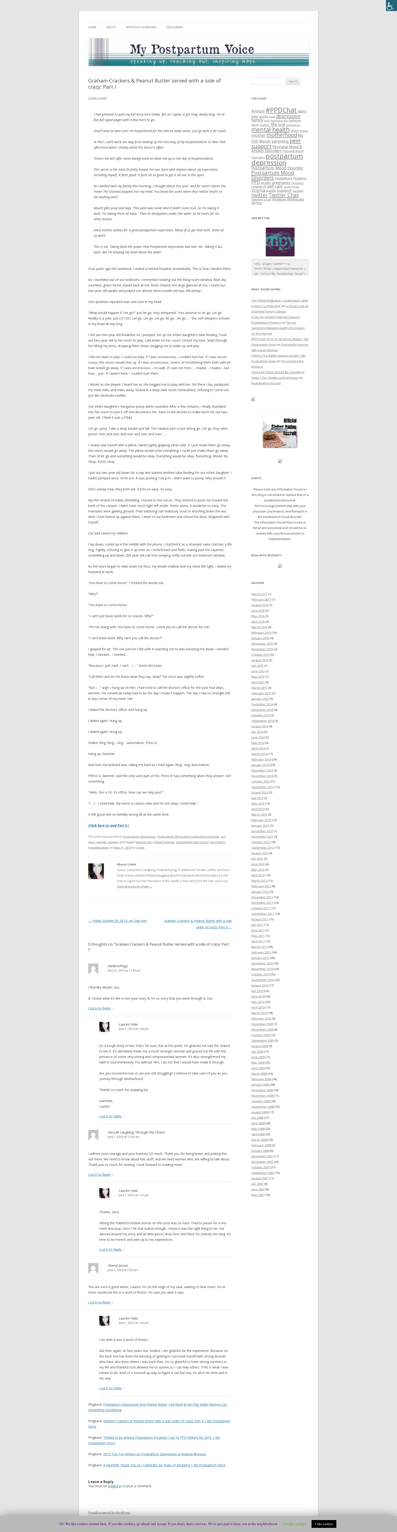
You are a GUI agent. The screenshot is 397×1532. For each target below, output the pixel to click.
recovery (297, 183)
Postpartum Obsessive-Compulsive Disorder (188, 836)
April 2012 (258, 875)
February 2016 (261, 632)
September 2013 (262, 787)
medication (293, 125)
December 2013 (262, 770)
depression (288, 116)
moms (304, 131)
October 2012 (260, 842)
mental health (270, 129)
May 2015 (257, 677)
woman (101, 842)
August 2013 (259, 792)
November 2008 (262, 1096)
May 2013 (257, 803)
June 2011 (258, 930)
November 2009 (262, 1029)
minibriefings (118, 966)
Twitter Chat (284, 194)
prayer (266, 183)
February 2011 (261, 952)
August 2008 (259, 1112)
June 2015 (258, 671)
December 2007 (262, 1156)
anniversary (144, 842)
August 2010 (259, 985)
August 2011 (259, 919)
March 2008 (259, 1140)
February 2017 (261, 599)
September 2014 (262, 721)
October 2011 (260, 908)
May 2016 (257, 616)
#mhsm (258, 111)
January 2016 (260, 638)
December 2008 (262, 1090)
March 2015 (259, 688)
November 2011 (262, 903)
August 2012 (259, 853)
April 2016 (258, 621)
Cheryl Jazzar (118, 1265)
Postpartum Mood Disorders (272, 175)
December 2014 (262, 704)
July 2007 (257, 1184)
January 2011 (260, 958)
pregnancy (281, 182)
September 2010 (262, 980)
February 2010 (261, 1018)
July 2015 (257, 666)
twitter (259, 195)
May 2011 (257, 936)
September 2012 (262, 847)
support (284, 190)
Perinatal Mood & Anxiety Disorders (276, 148)
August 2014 (259, 726)
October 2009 (260, 1035)
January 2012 (260, 892)
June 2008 (258, 1123)
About (111, 27)
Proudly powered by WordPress (109, 1513)
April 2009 (258, 1068)
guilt (266, 120)
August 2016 (259, 605)
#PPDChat (281, 110)
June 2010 (258, 996)
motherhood (282, 135)
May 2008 (257, 1129)
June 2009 (258, 1057)
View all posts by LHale (134, 886)
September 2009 (262, 1040)
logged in (115, 1486)
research (258, 186)
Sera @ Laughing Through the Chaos (136, 1132)
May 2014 (257, 743)
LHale (140, 847)
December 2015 (262, 644)
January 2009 (260, 1085)
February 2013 (261, 820)
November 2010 (262, 969)
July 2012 (257, 858)
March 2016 (259, 627)
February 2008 (261, 1145)
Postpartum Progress (290, 178)
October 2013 (260, 781)
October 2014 (260, 715)
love (281, 124)
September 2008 (262, 1107)
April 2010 (258, 1007)
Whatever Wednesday (288, 199)
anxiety (263, 117)
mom (295, 130)
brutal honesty (164, 842)
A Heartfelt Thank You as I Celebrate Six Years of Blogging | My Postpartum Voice (164, 1465)
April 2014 (258, 748)
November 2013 (262, 776)
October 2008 (260, 1101)
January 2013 (260, 825)
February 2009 (261, 1079)
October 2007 (260, 1167)
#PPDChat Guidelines (141, 27)
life (274, 124)
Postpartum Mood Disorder (277, 168)
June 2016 (258, 610)
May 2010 (257, 1002)
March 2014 (259, 754)
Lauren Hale (128, 1024)
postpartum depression (139, 836)
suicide (271, 190)
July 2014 (257, 732)
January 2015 (260, 699)
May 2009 (257, 1062)
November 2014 (262, 710)
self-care (275, 186)
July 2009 (257, 1051)
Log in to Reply (99, 1008)
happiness (276, 120)
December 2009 (262, 1024)
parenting (280, 141)
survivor (297, 191)
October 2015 (260, 655)
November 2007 (262, 1162)
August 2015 (259, 660)
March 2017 (259, 594)
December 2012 (262, 831)
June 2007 (258, 1189)
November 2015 (262, 649)
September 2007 (262, 1173)
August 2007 (259, 1178)
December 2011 (262, 897)
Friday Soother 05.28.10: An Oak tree (117, 921)
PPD (255, 182)
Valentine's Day (261, 199)
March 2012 (259, 881)
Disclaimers (175, 27)
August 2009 (259, 1046)
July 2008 (257, 1118)
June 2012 (258, 864)
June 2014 (258, 737)
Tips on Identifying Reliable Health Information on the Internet (278, 328)
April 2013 (258, 809)
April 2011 (258, 941)
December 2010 (262, 963)
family (257, 120)
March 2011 (259, 947)
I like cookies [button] (324, 1524)
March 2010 (259, 1013)
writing (256, 202)
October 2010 (260, 974)
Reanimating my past (266, 383)
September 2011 (262, 914)
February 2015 (261, 693)
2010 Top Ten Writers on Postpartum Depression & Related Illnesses (154, 1454)
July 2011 (257, 925)
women (113, 842)
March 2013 (259, 814)
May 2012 (257, 870)
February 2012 (261, 886)
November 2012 (262, 836)
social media (291, 186)
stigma (258, 190)
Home (92, 27)
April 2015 (258, 682)
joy (286, 120)
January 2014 (260, 765)
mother (258, 135)
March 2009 (259, 1073)
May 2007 (257, 1195)
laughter (265, 125)
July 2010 (257, 991)
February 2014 (261, 759)
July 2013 (257, 798)
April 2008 (258, 1134)
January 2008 (260, 1151)
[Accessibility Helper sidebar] (391, 5)
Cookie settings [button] (295, 1523)
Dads (272, 116)
